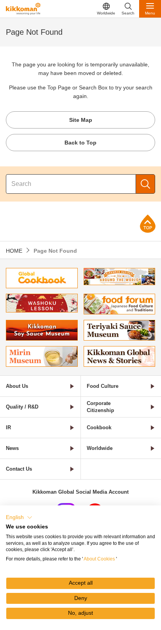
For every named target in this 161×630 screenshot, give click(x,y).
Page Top (148, 223)
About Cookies (99, 559)
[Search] (145, 184)
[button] (19, 517)
